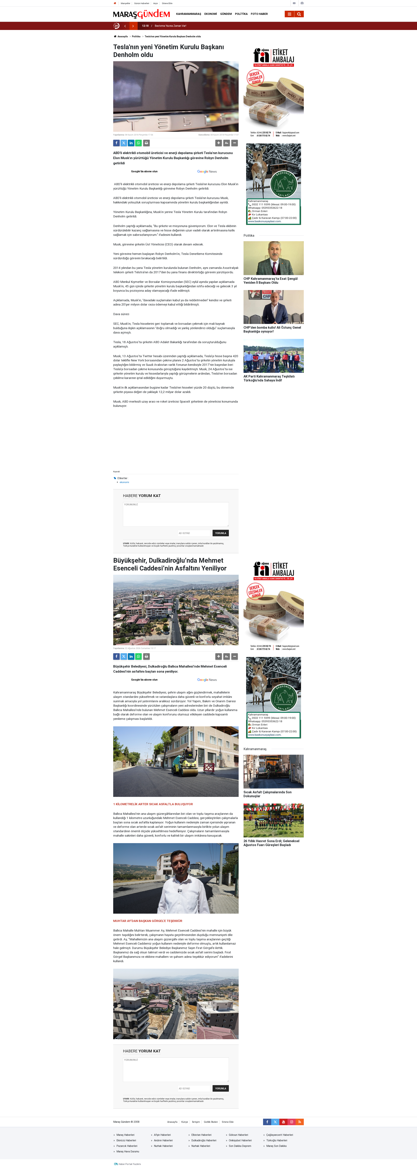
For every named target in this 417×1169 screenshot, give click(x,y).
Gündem (226, 13)
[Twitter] (124, 143)
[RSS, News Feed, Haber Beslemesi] (300, 1122)
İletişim (196, 1122)
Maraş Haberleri (125, 1134)
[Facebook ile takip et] (267, 1122)
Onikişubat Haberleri (240, 1140)
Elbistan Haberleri (201, 1134)
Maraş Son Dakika (276, 1146)
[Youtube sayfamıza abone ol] (283, 1122)
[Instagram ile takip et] (292, 1122)
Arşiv (155, 3)
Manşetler (125, 3)
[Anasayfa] (115, 3)
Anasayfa (122, 36)
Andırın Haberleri (163, 1140)
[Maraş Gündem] (141, 14)
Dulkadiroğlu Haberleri (203, 1140)
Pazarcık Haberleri (126, 1146)
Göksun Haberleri (238, 1134)
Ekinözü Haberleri (126, 1140)
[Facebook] (116, 143)
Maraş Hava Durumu (127, 1151)
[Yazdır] (146, 143)
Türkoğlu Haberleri (276, 1140)
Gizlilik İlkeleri (211, 1122)
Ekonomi (210, 13)
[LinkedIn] (131, 143)
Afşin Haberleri (162, 1134)
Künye (184, 1122)
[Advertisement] (176, 445)
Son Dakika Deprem (240, 1146)
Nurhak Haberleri (163, 1146)
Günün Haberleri (141, 3)
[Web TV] (294, 3)
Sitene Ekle (167, 3)
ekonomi (124, 482)
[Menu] (289, 14)
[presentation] (125, 26)
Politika (241, 13)
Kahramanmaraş (188, 13)
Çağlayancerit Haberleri (279, 1134)
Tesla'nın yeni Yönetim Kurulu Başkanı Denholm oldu (173, 36)
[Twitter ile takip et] (275, 1122)
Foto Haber (259, 13)
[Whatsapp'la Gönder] (138, 143)
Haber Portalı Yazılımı (130, 1164)
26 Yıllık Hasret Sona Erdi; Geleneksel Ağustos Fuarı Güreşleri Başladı (194, 25)
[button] (218, 143)
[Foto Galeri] (302, 3)
